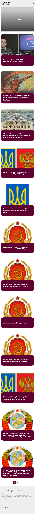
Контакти (5, 507)
